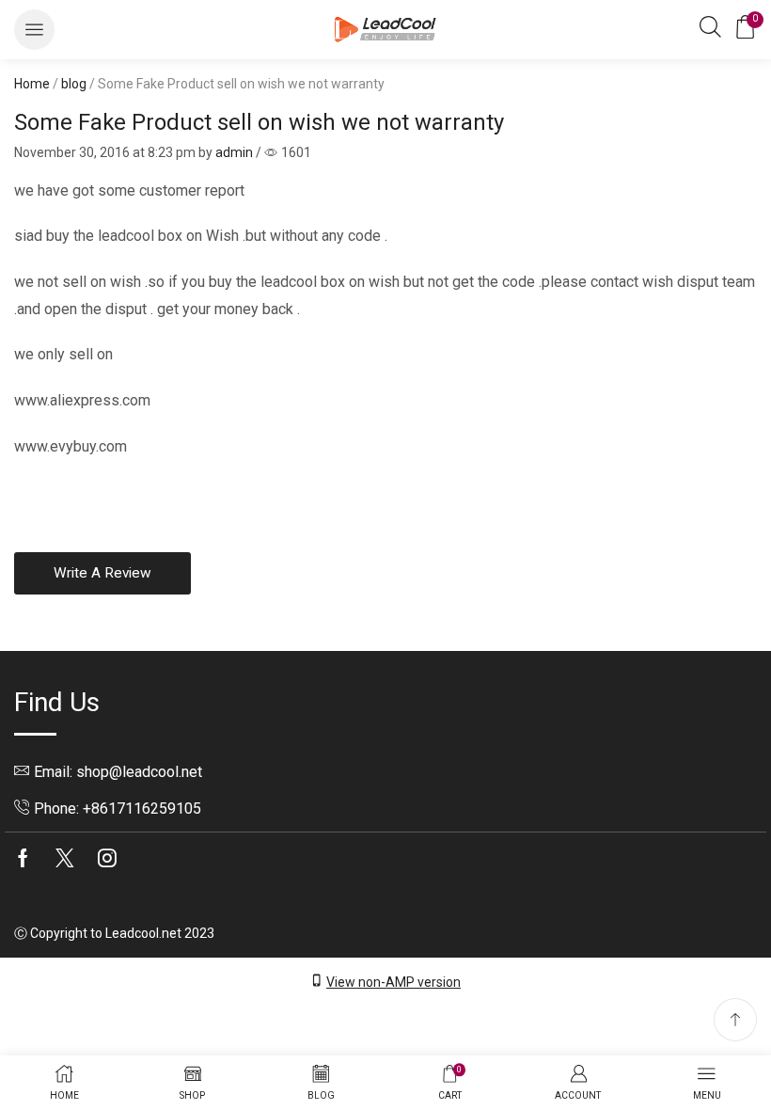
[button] (34, 29)
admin (234, 152)
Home (32, 83)
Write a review (102, 572)
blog (74, 83)
